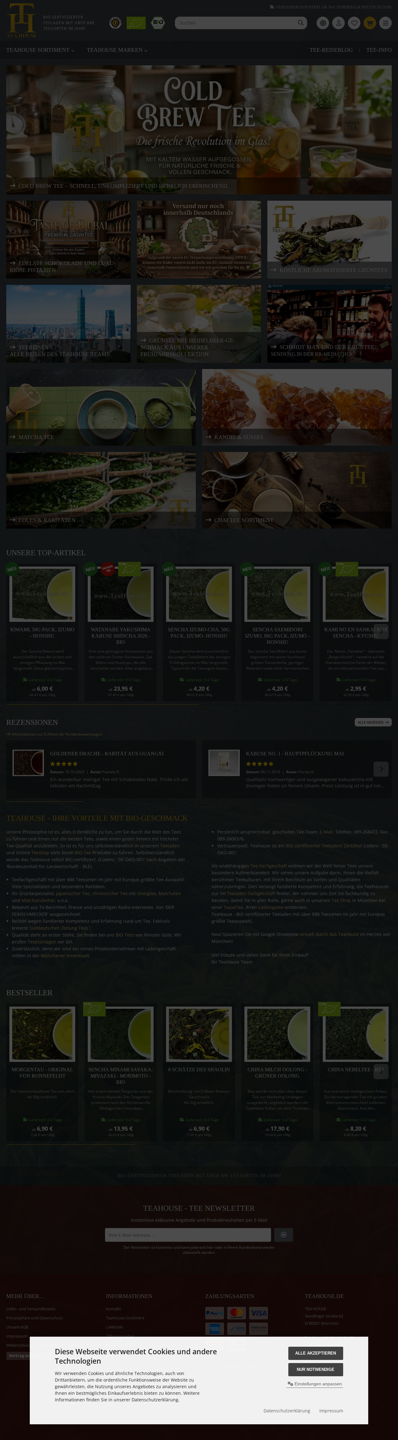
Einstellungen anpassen (317, 1383)
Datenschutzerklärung (287, 1411)
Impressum (331, 1411)
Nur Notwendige (315, 1369)
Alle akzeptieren (315, 1353)
